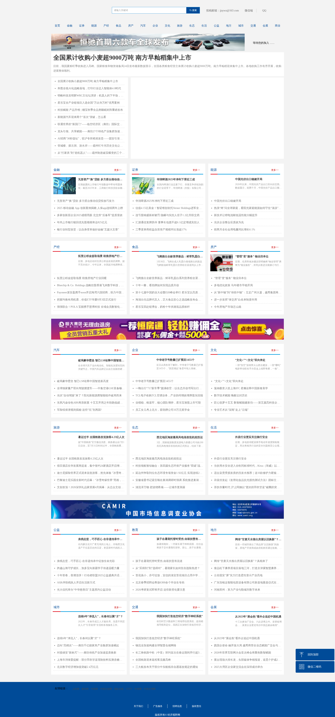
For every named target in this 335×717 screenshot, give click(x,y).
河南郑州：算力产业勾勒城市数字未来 (237, 589)
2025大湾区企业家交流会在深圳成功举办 (238, 666)
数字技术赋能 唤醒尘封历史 (230, 395)
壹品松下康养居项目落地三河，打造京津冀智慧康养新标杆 (248, 568)
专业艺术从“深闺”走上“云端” (231, 409)
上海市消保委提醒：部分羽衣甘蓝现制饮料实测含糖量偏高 (91, 659)
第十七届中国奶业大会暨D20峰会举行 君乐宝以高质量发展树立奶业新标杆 (169, 292)
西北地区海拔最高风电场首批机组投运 (159, 458)
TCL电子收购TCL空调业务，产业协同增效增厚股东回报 (169, 395)
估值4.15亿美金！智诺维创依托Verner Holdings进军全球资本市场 (169, 208)
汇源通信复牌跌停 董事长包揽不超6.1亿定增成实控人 (167, 222)
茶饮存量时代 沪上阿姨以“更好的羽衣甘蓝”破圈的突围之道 (248, 487)
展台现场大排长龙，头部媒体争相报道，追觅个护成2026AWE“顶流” (248, 659)
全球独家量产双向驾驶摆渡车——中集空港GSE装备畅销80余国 (91, 388)
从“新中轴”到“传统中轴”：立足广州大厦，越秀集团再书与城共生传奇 (248, 292)
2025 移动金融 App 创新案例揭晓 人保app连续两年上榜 (90, 208)
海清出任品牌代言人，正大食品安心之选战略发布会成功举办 (169, 299)
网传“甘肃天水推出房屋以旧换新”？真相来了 (241, 561)
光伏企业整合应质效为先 (229, 222)
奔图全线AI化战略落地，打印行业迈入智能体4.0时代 (89, 88)
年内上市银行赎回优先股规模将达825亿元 (82, 222)
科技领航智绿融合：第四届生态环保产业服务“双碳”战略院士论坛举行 (169, 465)
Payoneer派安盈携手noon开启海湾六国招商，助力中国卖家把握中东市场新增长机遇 (91, 292)
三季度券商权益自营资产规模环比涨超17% (161, 229)
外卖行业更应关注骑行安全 (230, 458)
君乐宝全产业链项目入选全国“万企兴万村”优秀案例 (89, 102)
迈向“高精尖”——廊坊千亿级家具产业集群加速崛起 (88, 645)
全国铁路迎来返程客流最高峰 (153, 659)
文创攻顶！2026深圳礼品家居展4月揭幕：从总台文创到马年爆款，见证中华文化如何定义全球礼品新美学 (91, 487)
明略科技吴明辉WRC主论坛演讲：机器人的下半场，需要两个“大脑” (91, 95)
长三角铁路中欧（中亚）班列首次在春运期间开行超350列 (169, 652)
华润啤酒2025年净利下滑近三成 (176, 179)
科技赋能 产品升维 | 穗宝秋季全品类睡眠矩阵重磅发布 (90, 109)
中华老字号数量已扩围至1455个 (155, 381)
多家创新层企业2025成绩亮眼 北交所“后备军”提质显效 (90, 215)
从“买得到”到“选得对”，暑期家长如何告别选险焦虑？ (168, 568)
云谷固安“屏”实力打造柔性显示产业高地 (238, 575)
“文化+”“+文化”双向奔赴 (228, 381)
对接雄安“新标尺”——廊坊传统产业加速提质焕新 (86, 652)
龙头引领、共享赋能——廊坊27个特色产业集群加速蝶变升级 (91, 131)
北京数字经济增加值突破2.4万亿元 (77, 666)
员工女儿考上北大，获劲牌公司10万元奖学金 (163, 409)
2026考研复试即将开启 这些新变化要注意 (160, 589)
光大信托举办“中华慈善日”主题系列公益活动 (84, 589)
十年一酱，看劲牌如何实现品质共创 (157, 285)
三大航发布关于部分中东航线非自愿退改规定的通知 (167, 666)
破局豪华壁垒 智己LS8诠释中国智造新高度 (83, 381)
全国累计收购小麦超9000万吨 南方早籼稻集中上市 (122, 57)
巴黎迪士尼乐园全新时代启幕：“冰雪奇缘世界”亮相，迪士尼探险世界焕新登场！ (91, 480)
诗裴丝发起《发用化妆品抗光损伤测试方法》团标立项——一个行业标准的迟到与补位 (248, 480)
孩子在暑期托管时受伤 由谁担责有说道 (159, 561)
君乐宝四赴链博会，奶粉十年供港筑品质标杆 (163, 306)
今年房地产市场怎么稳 (227, 306)
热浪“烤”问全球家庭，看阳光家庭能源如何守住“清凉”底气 (248, 208)
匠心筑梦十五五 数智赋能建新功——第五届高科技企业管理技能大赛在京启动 (248, 402)
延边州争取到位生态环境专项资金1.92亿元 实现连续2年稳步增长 (169, 472)
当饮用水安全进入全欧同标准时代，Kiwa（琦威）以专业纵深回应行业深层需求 (248, 465)
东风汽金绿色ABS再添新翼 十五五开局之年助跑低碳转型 (91, 402)
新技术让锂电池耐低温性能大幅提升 (235, 215)
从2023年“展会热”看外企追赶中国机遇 (237, 638)
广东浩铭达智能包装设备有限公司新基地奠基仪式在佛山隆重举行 (248, 582)
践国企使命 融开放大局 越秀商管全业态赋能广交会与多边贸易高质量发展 (248, 645)
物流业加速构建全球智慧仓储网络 (156, 645)
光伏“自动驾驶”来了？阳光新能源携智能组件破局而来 (89, 395)
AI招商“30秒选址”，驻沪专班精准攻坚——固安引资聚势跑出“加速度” (91, 138)
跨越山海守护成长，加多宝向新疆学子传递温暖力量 (88, 568)
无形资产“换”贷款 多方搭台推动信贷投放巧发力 (100, 180)
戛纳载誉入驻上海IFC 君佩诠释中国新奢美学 (241, 388)
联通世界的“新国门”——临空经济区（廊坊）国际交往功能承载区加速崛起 (91, 124)
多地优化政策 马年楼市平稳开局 (233, 285)
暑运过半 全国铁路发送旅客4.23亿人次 (80, 458)
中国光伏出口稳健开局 (227, 200)
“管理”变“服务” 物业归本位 (230, 278)
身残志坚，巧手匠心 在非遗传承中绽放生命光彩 (86, 561)
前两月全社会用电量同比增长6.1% (234, 229)
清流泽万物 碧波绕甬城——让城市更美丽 (160, 487)
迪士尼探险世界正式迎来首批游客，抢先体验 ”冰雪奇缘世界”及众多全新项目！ (91, 472)
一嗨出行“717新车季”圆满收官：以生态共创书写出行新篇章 (169, 388)
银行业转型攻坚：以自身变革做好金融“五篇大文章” (88, 229)
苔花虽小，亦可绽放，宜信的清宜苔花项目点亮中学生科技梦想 (169, 575)
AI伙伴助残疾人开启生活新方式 (76, 582)
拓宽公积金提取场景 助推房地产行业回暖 (82, 278)
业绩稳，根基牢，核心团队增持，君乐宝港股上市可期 (168, 402)
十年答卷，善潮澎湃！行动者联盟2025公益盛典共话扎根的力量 (91, 575)
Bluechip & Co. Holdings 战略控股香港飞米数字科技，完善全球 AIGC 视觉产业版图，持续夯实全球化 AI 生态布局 (91, 285)
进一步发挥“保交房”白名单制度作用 (235, 299)
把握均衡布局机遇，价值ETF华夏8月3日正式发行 (86, 299)
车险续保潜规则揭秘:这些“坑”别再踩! (79, 409)
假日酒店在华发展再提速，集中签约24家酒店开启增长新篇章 (91, 465)
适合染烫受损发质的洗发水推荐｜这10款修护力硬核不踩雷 (248, 472)
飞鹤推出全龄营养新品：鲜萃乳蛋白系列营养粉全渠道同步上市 (169, 278)
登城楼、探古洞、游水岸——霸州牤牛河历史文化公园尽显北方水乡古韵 (91, 145)
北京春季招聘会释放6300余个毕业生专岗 (160, 582)
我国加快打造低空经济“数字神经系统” (158, 638)
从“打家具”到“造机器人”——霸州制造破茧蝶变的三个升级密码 (91, 152)
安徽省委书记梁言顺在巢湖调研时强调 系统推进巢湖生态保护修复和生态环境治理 (169, 480)
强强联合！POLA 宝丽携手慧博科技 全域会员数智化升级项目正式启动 (91, 306)
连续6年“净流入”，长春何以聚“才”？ (79, 638)
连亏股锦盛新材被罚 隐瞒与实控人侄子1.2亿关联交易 (167, 215)
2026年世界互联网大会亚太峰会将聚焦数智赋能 (242, 652)
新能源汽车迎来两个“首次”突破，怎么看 (82, 117)
